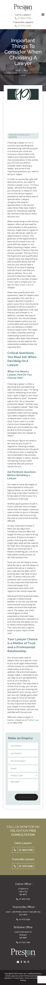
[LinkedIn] (25, 962)
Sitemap (23, 980)
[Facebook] (21, 962)
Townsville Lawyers (23, 22)
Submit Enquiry (26, 797)
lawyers (22, 284)
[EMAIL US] (18, 962)
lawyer (26, 184)
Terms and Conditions (33, 978)
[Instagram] (28, 962)
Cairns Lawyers (23, 15)
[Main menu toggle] (43, 15)
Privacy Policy (18, 978)
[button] (23, 850)
